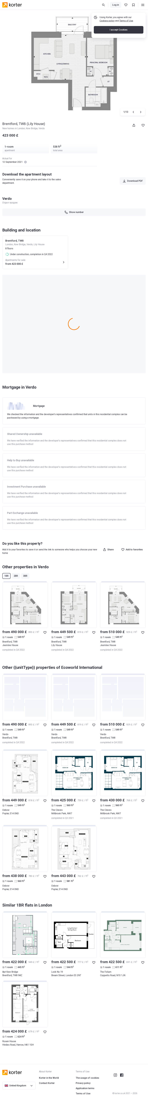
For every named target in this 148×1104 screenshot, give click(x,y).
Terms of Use (126, 20)
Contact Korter (47, 1083)
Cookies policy (107, 20)
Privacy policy (83, 1083)
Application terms (85, 1088)
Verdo (42, 128)
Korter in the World (49, 1078)
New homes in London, (14, 128)
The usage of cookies (87, 1078)
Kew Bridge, (32, 128)
